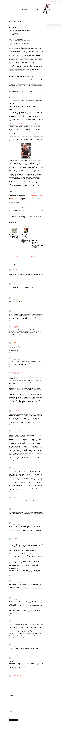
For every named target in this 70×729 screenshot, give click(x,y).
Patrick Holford (22, 123)
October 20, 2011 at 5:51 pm (16, 539)
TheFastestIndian (15, 621)
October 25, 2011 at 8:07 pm (16, 646)
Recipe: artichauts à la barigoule (14, 236)
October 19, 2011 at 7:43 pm (16, 359)
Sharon (13, 597)
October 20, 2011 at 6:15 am (16, 469)
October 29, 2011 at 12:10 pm (16, 659)
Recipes (15, 24)
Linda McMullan (15, 410)
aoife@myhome (15, 326)
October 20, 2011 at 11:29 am (16, 524)
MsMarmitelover (15, 210)
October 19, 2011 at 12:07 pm (16, 285)
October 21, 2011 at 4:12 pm (16, 599)
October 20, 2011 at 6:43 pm (16, 582)
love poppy (14, 342)
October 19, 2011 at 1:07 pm (16, 312)
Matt (13, 522)
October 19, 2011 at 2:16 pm (16, 327)
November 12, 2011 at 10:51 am (16, 676)
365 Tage (14, 497)
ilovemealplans (14, 202)
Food (13, 24)
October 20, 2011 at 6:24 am (16, 498)
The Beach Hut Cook (16, 508)
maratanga (14, 310)
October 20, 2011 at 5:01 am (16, 431)
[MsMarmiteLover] (35, 15)
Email (10, 711)
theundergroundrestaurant (17, 297)
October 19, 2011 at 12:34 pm (16, 299)
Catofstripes (14, 269)
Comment (11, 695)
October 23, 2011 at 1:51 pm (16, 622)
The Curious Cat (15, 538)
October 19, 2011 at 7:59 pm (16, 373)
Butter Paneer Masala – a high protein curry (37, 244)
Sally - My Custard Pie (16, 430)
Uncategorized (18, 24)
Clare (13, 580)
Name (10, 707)
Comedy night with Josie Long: (16, 198)
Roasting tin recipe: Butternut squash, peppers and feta (26, 238)
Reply (10, 292)
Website (10, 715)
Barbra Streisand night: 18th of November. (34, 195)
